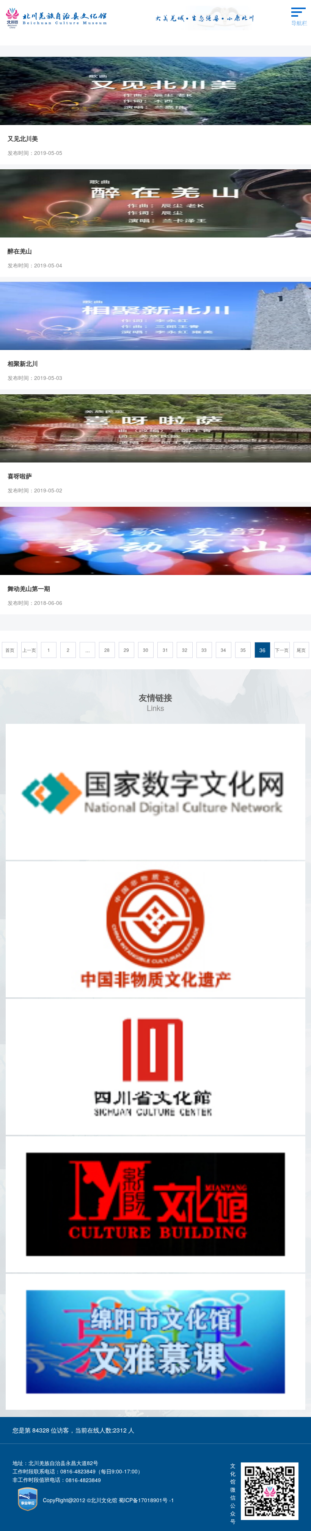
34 (223, 650)
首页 (9, 650)
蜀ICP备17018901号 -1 (146, 1500)
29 (126, 650)
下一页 (282, 650)
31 (165, 650)
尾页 (301, 650)
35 (243, 650)
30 (145, 650)
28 (107, 650)
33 (204, 650)
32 (184, 650)
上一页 (29, 650)
